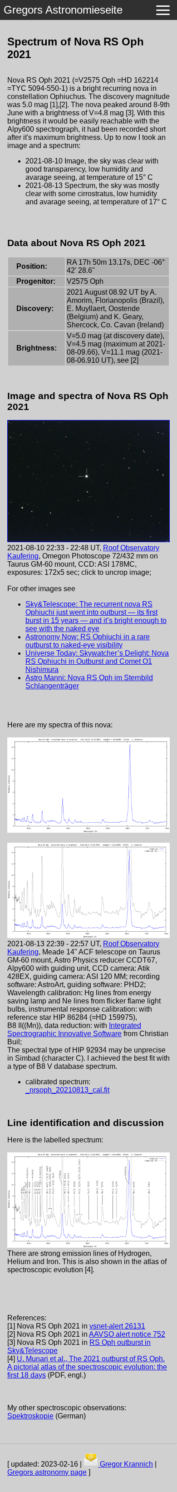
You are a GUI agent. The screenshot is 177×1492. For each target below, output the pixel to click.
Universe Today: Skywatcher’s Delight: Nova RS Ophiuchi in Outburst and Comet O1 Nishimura (97, 661)
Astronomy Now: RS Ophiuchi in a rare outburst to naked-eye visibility (87, 641)
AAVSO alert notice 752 (127, 1334)
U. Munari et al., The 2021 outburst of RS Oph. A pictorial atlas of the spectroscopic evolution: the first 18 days (87, 1367)
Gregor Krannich (125, 1464)
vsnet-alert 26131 (117, 1326)
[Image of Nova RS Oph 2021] (88, 539)
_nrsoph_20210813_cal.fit (67, 1090)
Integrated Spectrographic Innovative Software (74, 1029)
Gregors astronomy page (47, 1472)
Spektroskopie (30, 1416)
